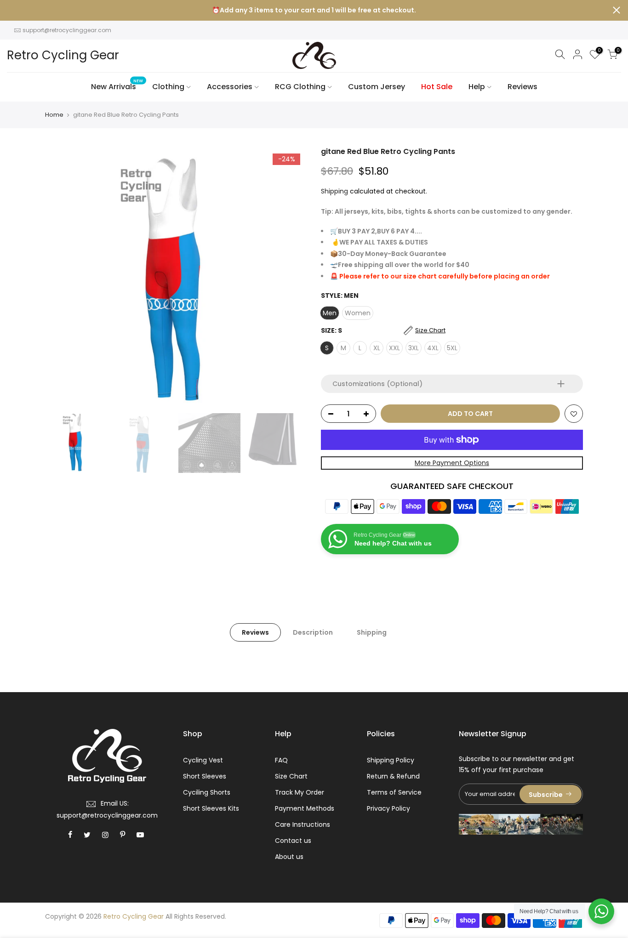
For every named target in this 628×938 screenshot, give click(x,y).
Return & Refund (393, 776)
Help (476, 86)
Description (313, 632)
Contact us (293, 840)
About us (289, 856)
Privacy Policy (388, 808)
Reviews (522, 86)
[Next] (291, 277)
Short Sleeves (204, 776)
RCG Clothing (300, 86)
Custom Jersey (376, 86)
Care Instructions (302, 824)
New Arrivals (117, 85)
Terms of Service (394, 792)
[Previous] (61, 277)
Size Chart (291, 776)
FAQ (281, 760)
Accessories (229, 86)
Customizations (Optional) (377, 383)
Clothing (168, 86)
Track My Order (299, 792)
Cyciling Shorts (206, 792)
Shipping (334, 191)
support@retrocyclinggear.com (67, 30)
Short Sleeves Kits (211, 808)
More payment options (452, 462)
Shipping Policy (390, 760)
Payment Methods (304, 808)
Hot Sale (436, 86)
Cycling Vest (203, 760)
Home (54, 115)
